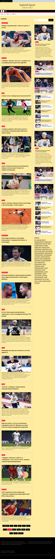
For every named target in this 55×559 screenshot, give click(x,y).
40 (15, 533)
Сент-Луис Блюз (38, 275)
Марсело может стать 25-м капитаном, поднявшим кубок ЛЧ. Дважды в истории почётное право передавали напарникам (15, 425)
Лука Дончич (37, 256)
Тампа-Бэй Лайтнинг (39, 277)
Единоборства (5, 235)
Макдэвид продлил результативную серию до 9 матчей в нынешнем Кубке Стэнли (43, 74)
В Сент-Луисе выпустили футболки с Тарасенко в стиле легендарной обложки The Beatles (16, 314)
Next (21, 533)
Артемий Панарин (38, 243)
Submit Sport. (27, 5)
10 (28, 525)
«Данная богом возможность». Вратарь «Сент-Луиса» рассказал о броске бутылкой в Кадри (46, 97)
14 (18, 529)
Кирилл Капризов (48, 253)
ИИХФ (35, 251)
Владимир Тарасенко (39, 245)
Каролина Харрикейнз (39, 253)
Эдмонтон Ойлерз (47, 281)
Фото (44, 279)
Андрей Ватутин (47, 241)
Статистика (44, 275)
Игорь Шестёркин (41, 251)
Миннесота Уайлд (38, 258)
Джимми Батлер (38, 249)
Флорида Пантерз (38, 279)
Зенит (50, 249)
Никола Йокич (37, 260)
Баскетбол (4, 58)
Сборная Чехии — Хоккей (39, 269)
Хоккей (3, 309)
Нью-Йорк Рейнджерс (46, 260)
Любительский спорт (45, 256)
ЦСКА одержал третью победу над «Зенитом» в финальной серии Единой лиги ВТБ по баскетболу (15, 494)
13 (14, 529)
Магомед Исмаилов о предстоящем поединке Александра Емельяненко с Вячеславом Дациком (16, 277)
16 (27, 529)
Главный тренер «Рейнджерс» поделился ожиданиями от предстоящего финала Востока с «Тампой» (46, 126)
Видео (49, 243)
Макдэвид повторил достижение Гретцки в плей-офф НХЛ (42, 45)
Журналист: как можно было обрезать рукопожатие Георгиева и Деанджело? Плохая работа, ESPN (46, 101)
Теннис (3, 126)
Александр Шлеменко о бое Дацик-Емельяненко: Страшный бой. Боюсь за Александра (14, 240)
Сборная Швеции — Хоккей (40, 273)
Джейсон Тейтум (46, 247)
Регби (3, 93)
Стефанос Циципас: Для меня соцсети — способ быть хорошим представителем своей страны (15, 131)
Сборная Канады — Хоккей (40, 264)
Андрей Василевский (39, 241)
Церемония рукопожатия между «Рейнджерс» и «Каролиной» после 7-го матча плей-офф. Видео (46, 121)
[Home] (2, 11)
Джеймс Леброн (38, 247)
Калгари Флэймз (49, 251)
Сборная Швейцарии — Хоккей (41, 271)
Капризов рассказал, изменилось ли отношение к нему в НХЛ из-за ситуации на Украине (46, 106)
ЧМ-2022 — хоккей (38, 281)
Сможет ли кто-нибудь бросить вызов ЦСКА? (16, 96)
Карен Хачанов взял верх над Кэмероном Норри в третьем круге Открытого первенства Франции (15, 168)
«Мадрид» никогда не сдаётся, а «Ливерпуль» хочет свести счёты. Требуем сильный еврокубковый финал (15, 459)
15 (23, 529)
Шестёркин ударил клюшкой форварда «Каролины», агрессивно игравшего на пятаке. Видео (46, 116)
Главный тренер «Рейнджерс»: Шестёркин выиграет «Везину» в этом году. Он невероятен (43, 91)
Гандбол (46, 245)
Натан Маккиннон (46, 258)
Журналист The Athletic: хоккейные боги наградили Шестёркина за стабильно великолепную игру (46, 111)
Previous (6, 525)
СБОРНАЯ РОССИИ (41, 262)
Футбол (3, 420)
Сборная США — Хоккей (39, 266)
